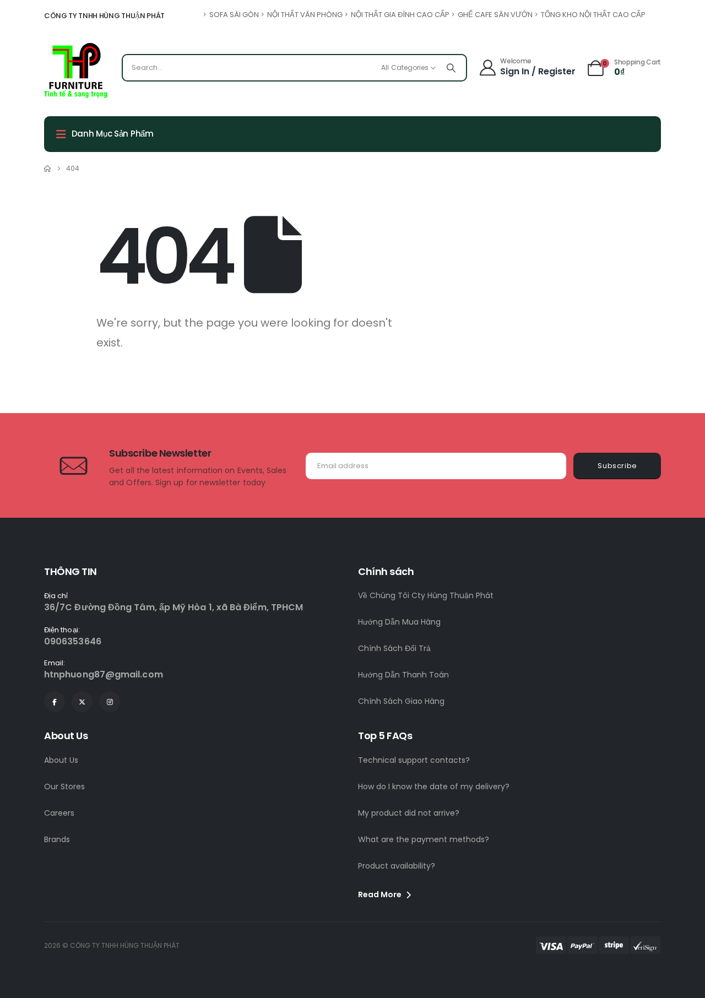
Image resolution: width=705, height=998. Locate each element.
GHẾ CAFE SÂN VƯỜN (495, 14)
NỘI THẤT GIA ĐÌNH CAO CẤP (400, 14)
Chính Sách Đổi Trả (394, 648)
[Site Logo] (75, 70)
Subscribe (617, 465)
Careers (59, 812)
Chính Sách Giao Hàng (401, 701)
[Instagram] (109, 701)
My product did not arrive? (408, 812)
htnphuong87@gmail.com (103, 674)
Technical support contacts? (414, 760)
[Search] (451, 67)
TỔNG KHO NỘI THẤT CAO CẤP (593, 14)
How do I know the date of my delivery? (433, 786)
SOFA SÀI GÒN (234, 14)
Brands (57, 839)
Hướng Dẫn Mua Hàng (399, 621)
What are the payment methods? (423, 839)
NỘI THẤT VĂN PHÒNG (305, 14)
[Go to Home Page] (47, 168)
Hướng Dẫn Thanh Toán (403, 674)
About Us (61, 760)
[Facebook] (54, 701)
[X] (82, 701)
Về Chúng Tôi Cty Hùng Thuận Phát (426, 595)
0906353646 (72, 641)
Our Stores (64, 786)
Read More (380, 894)
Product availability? (396, 865)
